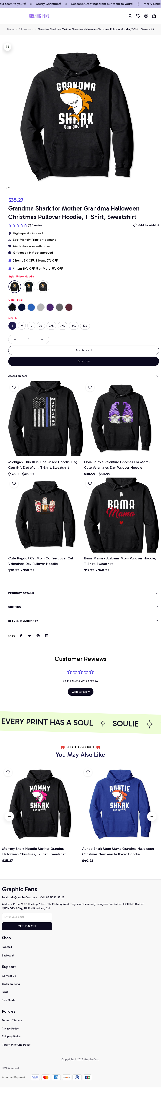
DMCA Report (10, 1068)
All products (26, 29)
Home (11, 29)
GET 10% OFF (27, 926)
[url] (25, 897)
